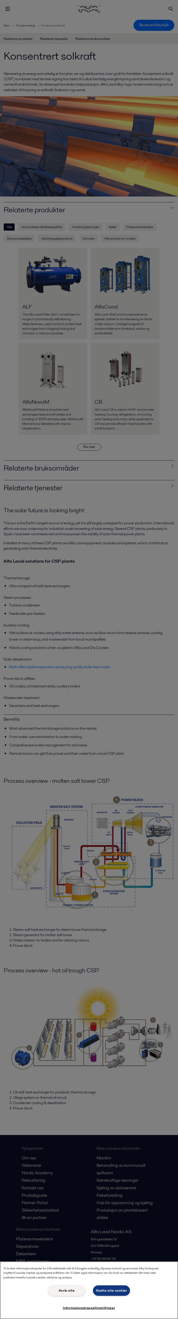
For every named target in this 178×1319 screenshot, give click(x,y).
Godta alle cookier (111, 1290)
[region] (89, 1290)
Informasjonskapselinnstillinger (89, 1308)
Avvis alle (67, 1290)
